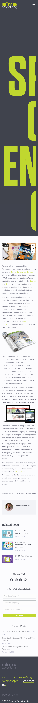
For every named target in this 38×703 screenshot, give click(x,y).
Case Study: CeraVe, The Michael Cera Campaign (18, 639)
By (19, 493)
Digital (6, 245)
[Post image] (7, 534)
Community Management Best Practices (23, 544)
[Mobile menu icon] (34, 5)
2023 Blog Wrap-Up (23, 556)
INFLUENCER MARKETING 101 (22, 532)
